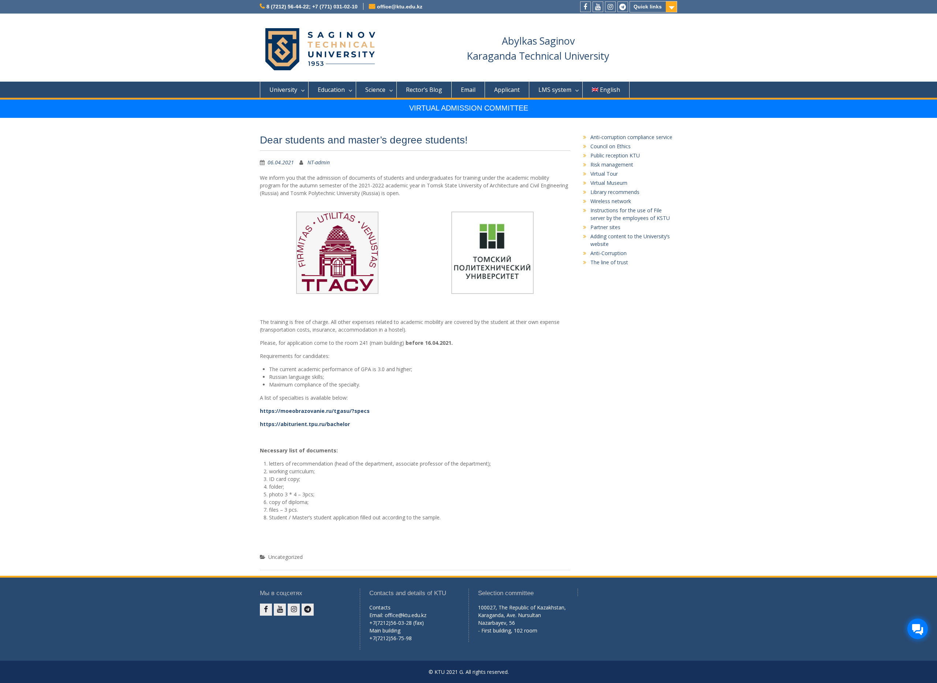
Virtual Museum (608, 182)
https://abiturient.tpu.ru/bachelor (305, 424)
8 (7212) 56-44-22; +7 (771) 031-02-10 (312, 7)
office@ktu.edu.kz (399, 7)
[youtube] (598, 6)
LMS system (554, 90)
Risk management (611, 164)
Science (375, 90)
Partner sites (605, 227)
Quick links (648, 7)
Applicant (507, 90)
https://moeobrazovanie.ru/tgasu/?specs (315, 410)
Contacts (380, 607)
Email (468, 90)
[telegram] (622, 6)
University (283, 90)
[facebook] (585, 6)
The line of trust (609, 262)
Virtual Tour (604, 173)
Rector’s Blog (424, 90)
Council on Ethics (610, 146)
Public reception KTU (615, 155)
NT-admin (318, 162)
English (610, 90)
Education (331, 90)
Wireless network (610, 201)
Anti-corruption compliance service (631, 137)
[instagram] (610, 6)
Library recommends (614, 192)
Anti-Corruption (608, 253)
